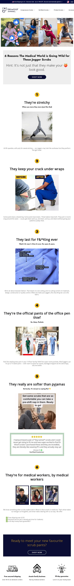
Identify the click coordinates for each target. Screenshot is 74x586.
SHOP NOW (37, 77)
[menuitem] (28, 10)
